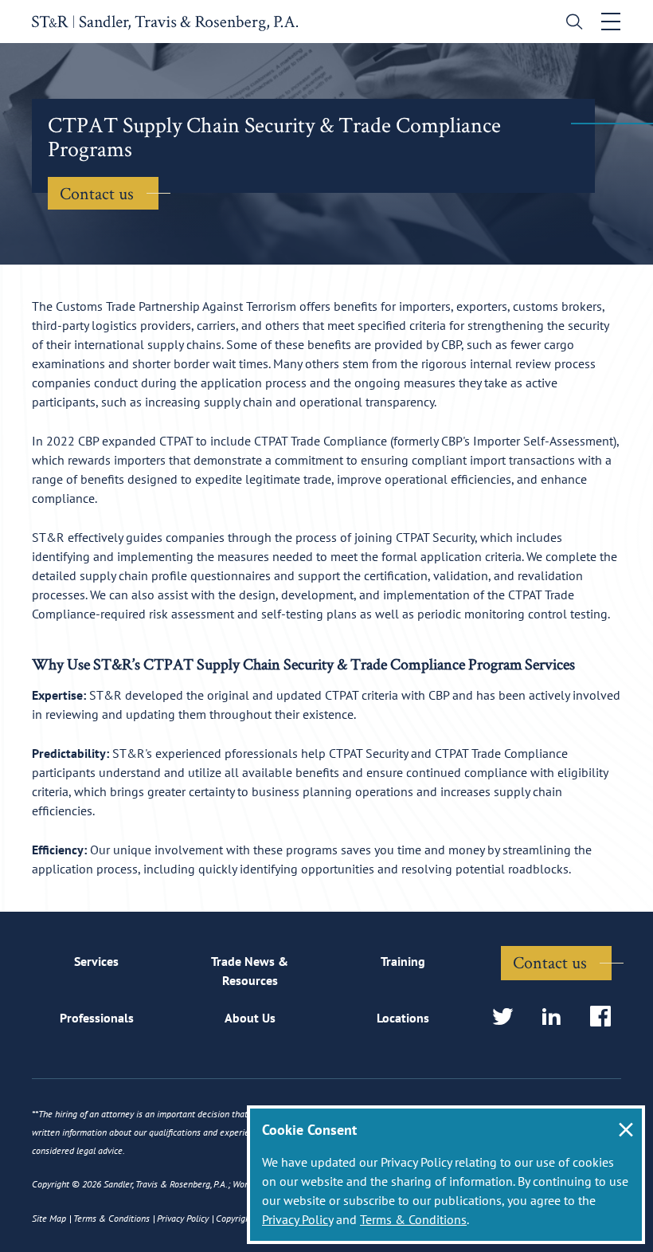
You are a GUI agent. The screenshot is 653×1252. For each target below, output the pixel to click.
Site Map (49, 1218)
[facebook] (605, 1017)
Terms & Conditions (413, 1219)
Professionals (97, 1018)
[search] (570, 23)
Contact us (97, 193)
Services (96, 961)
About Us (250, 1018)
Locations (403, 1018)
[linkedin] (556, 1017)
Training (403, 961)
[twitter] (507, 1017)
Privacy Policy (297, 1219)
